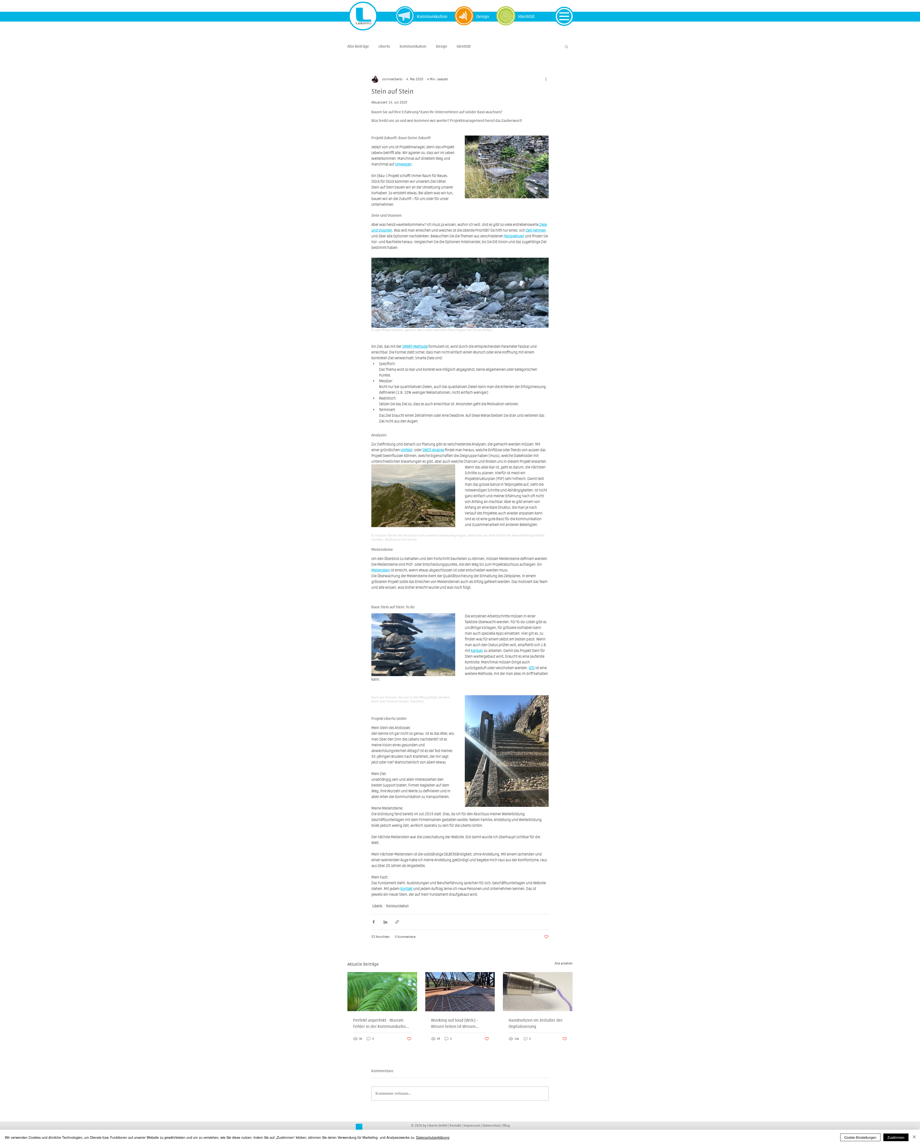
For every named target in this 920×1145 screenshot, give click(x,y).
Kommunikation (413, 46)
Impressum (472, 1125)
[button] (564, 16)
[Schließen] (914, 1137)
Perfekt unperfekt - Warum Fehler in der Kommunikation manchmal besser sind (380, 1023)
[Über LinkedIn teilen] (385, 922)
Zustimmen (895, 1137)
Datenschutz (492, 1125)
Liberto (384, 46)
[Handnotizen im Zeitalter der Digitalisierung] (538, 991)
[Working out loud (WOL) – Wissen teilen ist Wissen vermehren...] (460, 991)
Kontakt (455, 1125)
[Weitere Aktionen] (546, 79)
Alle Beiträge (358, 46)
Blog (506, 1125)
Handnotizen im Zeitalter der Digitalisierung (536, 1023)
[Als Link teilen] (397, 922)
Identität (464, 46)
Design (441, 46)
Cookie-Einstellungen (860, 1137)
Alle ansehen (564, 963)
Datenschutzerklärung (432, 1137)
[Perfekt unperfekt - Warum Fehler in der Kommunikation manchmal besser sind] (382, 991)
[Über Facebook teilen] (373, 922)
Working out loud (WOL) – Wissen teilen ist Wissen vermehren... (454, 1023)
